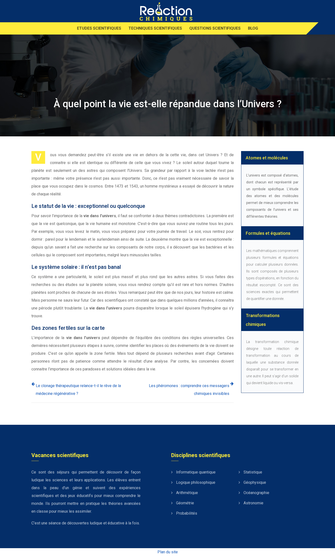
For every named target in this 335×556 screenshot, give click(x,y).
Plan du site (167, 552)
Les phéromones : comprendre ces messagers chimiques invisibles (189, 389)
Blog (253, 28)
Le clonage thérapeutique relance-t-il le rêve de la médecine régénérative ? (78, 389)
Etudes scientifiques (99, 28)
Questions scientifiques (215, 28)
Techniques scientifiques (155, 28)
